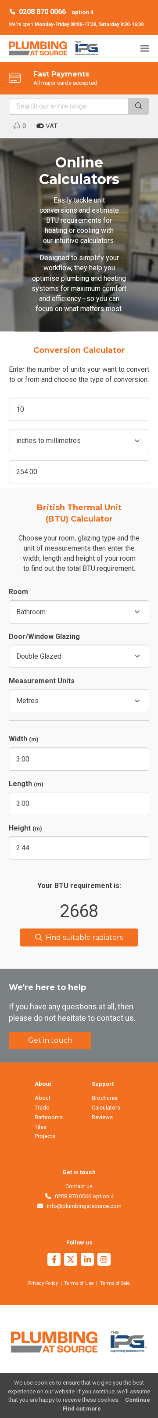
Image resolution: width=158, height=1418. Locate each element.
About (42, 1098)
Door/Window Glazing (44, 636)
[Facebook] (54, 1260)
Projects (45, 1136)
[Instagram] (104, 1260)
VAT (50, 126)
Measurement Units (42, 681)
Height (25, 828)
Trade (42, 1107)
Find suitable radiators (82, 937)
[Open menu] (144, 48)
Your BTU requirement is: (79, 885)
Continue (137, 1399)
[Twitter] (70, 1260)
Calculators (106, 1107)
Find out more (82, 1408)
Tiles (41, 1127)
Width (24, 739)
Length (26, 784)
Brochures (105, 1098)
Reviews (102, 1117)
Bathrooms (49, 1117)
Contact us (79, 1186)
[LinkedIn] (87, 1260)
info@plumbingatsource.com (82, 1206)
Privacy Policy (43, 1283)
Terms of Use (79, 1283)
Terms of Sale (115, 1283)
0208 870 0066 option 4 (83, 1196)
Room (18, 592)
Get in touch (50, 1040)
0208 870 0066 (42, 11)
